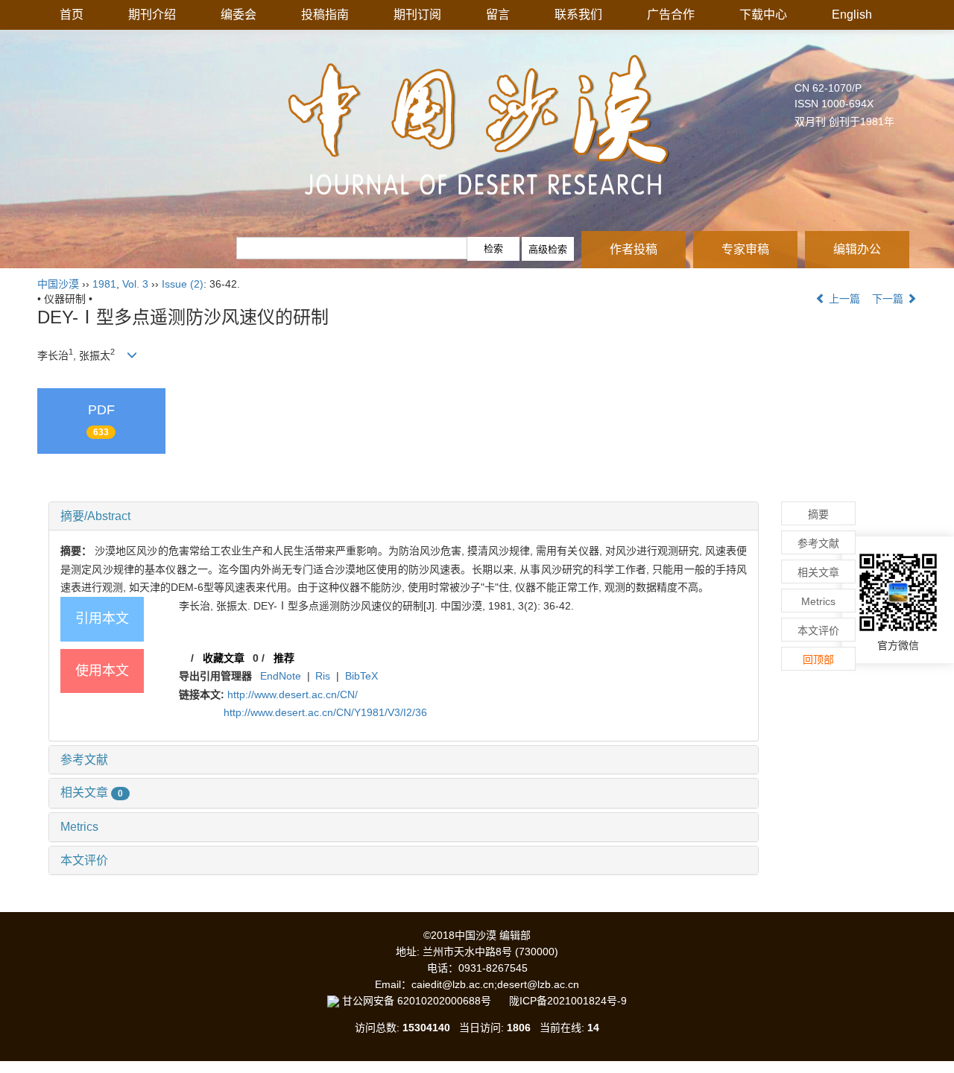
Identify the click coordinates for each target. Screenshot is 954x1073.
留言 (498, 14)
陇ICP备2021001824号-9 (568, 1001)
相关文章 (91, 792)
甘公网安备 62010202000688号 (424, 1001)
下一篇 (889, 299)
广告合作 (671, 14)
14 (593, 1028)
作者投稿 (633, 249)
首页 (71, 14)
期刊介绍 (152, 14)
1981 (104, 284)
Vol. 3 (135, 284)
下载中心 (763, 14)
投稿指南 (325, 14)
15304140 (426, 1028)
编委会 (238, 14)
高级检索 (547, 249)
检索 (493, 248)
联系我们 (578, 14)
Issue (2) (182, 284)
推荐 (284, 658)
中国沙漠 (58, 284)
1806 (519, 1028)
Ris (322, 676)
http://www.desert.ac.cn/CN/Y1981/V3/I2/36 (325, 712)
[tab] (403, 516)
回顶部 (818, 659)
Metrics (79, 826)
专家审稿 (745, 249)
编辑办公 (857, 249)
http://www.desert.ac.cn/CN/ (292, 694)
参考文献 (84, 759)
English (852, 14)
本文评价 (84, 860)
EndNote (280, 676)
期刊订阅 (417, 14)
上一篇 (843, 299)
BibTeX (361, 676)
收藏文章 (223, 658)
